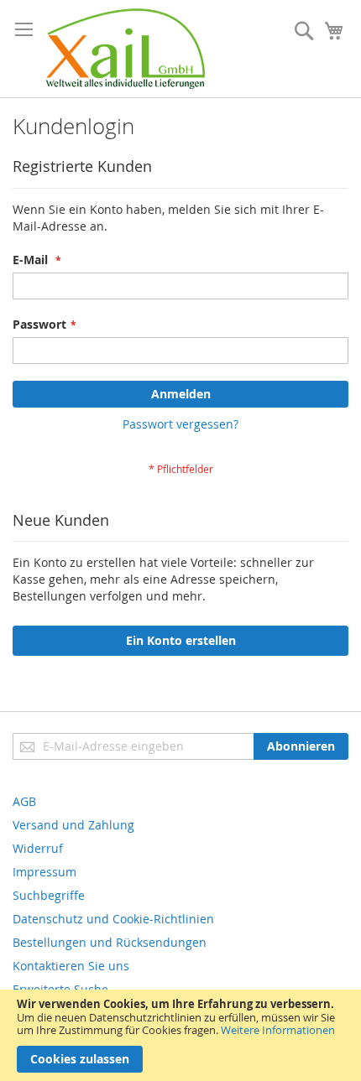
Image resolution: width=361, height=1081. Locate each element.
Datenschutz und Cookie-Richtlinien (113, 919)
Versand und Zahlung (73, 825)
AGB (24, 801)
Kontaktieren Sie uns (71, 966)
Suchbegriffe (49, 895)
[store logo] (125, 48)
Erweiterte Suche (60, 989)
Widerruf (38, 848)
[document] (180, 1035)
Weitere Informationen (278, 1029)
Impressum (44, 872)
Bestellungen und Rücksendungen (110, 942)
